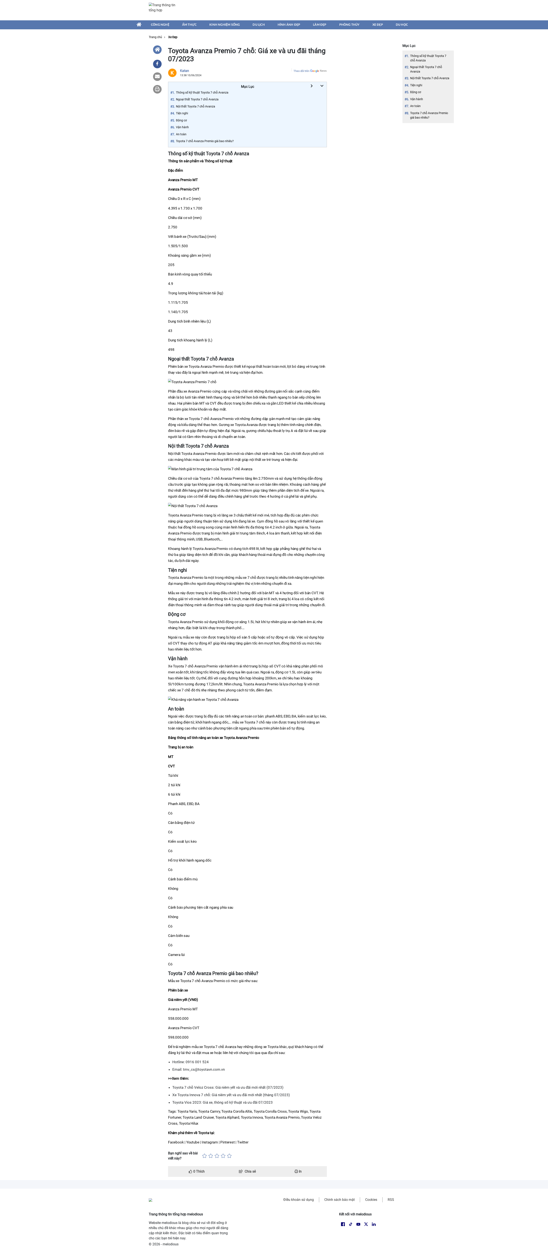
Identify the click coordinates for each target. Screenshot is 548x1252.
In (300, 1171)
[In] (157, 89)
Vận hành (416, 99)
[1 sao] (204, 1156)
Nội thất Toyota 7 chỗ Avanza (429, 78)
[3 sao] (216, 1156)
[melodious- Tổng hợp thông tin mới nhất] (164, 10)
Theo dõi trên (301, 71)
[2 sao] (210, 1156)
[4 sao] (223, 1156)
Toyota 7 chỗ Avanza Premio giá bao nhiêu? (429, 115)
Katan (184, 71)
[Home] (157, 49)
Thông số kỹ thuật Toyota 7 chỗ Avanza (428, 58)
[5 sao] (229, 1156)
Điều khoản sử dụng (298, 1200)
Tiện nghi (416, 85)
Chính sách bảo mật (339, 1200)
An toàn (415, 106)
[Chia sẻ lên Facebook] (157, 64)
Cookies (371, 1200)
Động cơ (415, 92)
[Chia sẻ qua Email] (157, 76)
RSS (391, 1200)
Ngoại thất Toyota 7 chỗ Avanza (426, 69)
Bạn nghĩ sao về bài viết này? (183, 1155)
